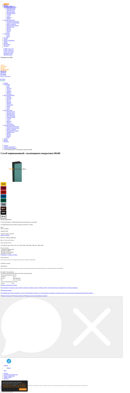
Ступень (9, 14)
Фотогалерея (7, 44)
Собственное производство (11, 374)
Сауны (8, 107)
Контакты (6, 46)
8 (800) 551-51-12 (9, 49)
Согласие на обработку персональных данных (33, 385)
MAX (9, 76)
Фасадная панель (11, 9)
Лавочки (9, 103)
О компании (7, 33)
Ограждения (10, 104)
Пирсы (8, 106)
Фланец (9, 31)
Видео (8, 36)
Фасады (9, 100)
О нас (8, 35)
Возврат (9, 92)
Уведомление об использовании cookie (73, 385)
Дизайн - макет (7, 377)
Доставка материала (18, 295)
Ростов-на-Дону (5, 69)
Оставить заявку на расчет (7, 233)
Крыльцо (9, 102)
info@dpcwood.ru (8, 54)
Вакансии (9, 94)
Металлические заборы (13, 25)
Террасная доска (11, 7)
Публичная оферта (84, 385)
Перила (8, 18)
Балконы (9, 96)
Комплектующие (11, 13)
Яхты (8, 109)
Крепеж (9, 28)
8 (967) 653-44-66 (9, 52)
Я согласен (23, 389)
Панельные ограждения (13, 21)
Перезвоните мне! (8, 53)
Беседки (9, 99)
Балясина (9, 17)
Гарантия (9, 91)
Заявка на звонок (5, 235)
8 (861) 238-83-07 (9, 50)
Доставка (6, 37)
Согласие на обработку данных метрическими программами (54, 385)
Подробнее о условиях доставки (9, 254)
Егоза (8, 32)
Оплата (5, 39)
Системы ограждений (9, 20)
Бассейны (9, 98)
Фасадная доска (11, 113)
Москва (3, 67)
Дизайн (5, 41)
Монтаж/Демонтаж (7, 295)
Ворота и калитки (11, 24)
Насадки (9, 29)
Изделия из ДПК (8, 6)
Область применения (9, 40)
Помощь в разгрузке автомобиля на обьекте (36, 295)
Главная (6, 5)
